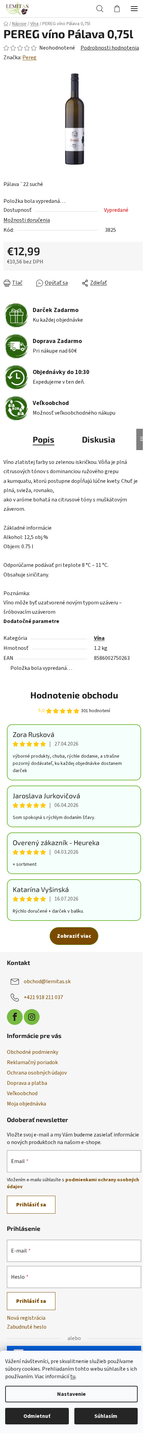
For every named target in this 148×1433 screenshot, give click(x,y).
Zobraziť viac (74, 936)
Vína (99, 638)
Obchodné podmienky (32, 1052)
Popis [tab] (43, 439)
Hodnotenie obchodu (74, 694)
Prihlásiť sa (31, 1204)
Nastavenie (71, 1394)
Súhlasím (105, 1416)
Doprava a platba (27, 1083)
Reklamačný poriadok (32, 1062)
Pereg (29, 57)
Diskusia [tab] (98, 439)
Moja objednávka (26, 1104)
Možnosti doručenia (26, 220)
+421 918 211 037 (43, 997)
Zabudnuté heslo (26, 1327)
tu (72, 1376)
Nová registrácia (26, 1318)
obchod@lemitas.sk (47, 981)
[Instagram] (32, 1017)
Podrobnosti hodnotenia (110, 48)
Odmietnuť (36, 1416)
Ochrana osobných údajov (37, 1073)
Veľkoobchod (22, 1093)
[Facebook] (15, 1017)
